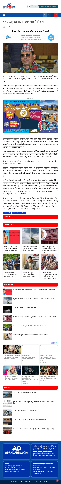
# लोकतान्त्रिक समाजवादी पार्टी (19, 213)
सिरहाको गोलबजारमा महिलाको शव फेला (24, 307)
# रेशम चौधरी (7, 213)
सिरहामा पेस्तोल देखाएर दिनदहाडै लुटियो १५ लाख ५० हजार (29, 419)
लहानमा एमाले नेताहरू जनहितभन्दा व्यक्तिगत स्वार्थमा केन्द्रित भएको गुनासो (10, 249)
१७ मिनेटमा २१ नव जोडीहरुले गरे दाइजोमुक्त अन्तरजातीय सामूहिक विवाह (33, 429)
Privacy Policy (40, 482)
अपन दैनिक (9, 27)
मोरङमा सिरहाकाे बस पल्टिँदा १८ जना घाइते (25, 392)
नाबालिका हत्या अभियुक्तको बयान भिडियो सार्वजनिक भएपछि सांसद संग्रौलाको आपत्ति (49, 275)
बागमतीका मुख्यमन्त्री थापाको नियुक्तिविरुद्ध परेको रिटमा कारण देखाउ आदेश (49, 249)
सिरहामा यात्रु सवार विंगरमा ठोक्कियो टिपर (25, 410)
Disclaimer (47, 482)
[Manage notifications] (57, 480)
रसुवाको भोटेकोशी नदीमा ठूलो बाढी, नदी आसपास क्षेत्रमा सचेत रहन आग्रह (30, 248)
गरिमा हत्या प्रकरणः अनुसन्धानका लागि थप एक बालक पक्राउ (10, 274)
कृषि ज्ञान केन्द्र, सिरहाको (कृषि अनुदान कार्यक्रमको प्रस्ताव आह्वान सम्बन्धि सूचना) (33, 402)
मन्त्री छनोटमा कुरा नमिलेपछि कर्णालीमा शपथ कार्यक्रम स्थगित (29, 274)
